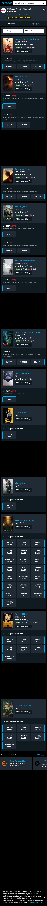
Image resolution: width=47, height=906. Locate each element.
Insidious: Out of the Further (28, 332)
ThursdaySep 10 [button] (9, 640)
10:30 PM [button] (37, 196)
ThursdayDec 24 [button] (23, 560)
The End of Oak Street (25, 260)
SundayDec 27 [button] (23, 569)
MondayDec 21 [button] (23, 551)
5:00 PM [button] (9, 362)
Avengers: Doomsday (24, 520)
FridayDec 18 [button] (23, 543)
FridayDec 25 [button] (37, 560)
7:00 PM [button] (23, 66)
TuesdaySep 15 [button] (38, 648)
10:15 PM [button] (37, 66)
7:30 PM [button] (23, 196)
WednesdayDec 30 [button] (23, 577)
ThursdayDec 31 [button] (37, 577)
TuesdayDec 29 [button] (9, 577)
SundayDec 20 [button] (9, 551)
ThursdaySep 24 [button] (9, 728)
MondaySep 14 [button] (23, 648)
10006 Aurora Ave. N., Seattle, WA (17, 15)
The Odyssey (21, 76)
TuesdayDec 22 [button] (38, 551)
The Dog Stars (21, 206)
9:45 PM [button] (9, 106)
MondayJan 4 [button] (9, 594)
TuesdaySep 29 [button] (38, 737)
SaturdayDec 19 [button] (37, 543)
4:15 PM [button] (9, 125)
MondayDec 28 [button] (38, 569)
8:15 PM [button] (23, 125)
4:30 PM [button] (9, 288)
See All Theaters (40, 755)
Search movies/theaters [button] (24, 3)
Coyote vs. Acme (22, 169)
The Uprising (21, 483)
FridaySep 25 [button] (23, 728)
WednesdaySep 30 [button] (9, 745)
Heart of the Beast (23, 705)
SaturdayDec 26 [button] (9, 569)
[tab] (13, 23)
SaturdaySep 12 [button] (37, 640)
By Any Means (21, 412)
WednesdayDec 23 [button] (9, 560)
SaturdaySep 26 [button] (37, 728)
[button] (44, 10)
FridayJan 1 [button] (9, 586)
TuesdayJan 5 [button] (23, 594)
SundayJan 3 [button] (38, 586)
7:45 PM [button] (23, 362)
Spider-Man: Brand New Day (27, 38)
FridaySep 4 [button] (9, 435)
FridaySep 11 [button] (23, 640)
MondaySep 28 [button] (23, 737)
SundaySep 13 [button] (9, 648)
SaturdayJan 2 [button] (23, 586)
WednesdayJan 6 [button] (37, 594)
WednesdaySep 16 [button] (9, 657)
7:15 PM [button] (23, 250)
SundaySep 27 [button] (9, 737)
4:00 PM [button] (9, 66)
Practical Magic (21, 614)
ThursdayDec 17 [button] (9, 543)
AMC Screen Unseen (24, 373)
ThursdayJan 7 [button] (9, 603)
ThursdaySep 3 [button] (9, 506)
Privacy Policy (36, 902)
